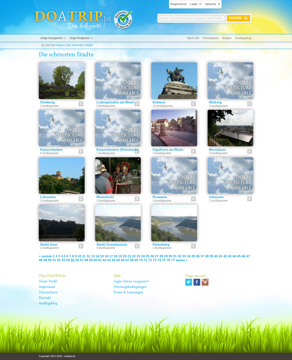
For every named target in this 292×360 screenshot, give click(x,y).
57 (81, 260)
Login (193, 4)
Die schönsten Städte (80, 45)
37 (202, 256)
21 (129, 256)
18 (115, 256)
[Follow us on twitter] (188, 282)
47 (248, 256)
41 (220, 256)
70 (141, 260)
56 (77, 260)
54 (68, 260)
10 (79, 256)
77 (173, 260)
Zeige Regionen (80, 38)
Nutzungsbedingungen (130, 287)
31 (175, 256)
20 (125, 256)
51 (54, 260)
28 (161, 256)
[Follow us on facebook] (196, 282)
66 (123, 260)
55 (72, 260)
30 (170, 256)
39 (211, 256)
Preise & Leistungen (128, 292)
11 (84, 256)
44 (234, 256)
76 (168, 260)
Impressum (47, 287)
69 (136, 260)
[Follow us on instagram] (205, 282)
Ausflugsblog (243, 38)
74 (159, 260)
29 (166, 256)
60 (95, 260)
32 (179, 256)
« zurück (45, 256)
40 (216, 256)
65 (118, 260)
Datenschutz (48, 292)
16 (106, 256)
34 (188, 256)
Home (60, 45)
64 (113, 260)
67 (127, 260)
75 (164, 260)
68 (132, 260)
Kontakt (45, 298)
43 (230, 256)
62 (104, 260)
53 (63, 260)
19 (120, 256)
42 (225, 256)
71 (145, 260)
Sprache (210, 4)
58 (86, 260)
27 (157, 256)
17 (111, 256)
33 (184, 256)
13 (93, 256)
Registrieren (178, 4)
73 (154, 260)
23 (138, 256)
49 (45, 260)
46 (243, 256)
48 (40, 260)
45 (239, 256)
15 (102, 256)
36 (198, 256)
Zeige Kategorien (52, 38)
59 (91, 260)
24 (143, 256)
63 (109, 260)
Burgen (227, 38)
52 (59, 260)
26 (152, 256)
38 (207, 256)
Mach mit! (193, 38)
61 (100, 260)
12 (88, 256)
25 (147, 256)
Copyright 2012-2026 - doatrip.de (57, 356)
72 (150, 260)
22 (134, 256)
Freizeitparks (211, 38)
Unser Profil (48, 281)
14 (97, 256)
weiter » (182, 260)
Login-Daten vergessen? (131, 281)
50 (50, 260)
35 (193, 256)
